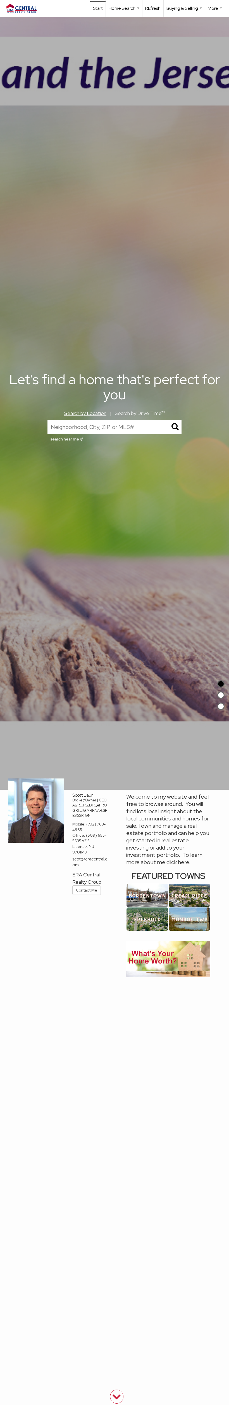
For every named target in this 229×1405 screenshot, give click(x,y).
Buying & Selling (184, 11)
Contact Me (86, 890)
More (215, 11)
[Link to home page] (24, 8)
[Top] (221, 684)
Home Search (125, 11)
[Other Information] (221, 706)
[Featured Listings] (221, 695)
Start (98, 8)
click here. (178, 862)
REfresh (153, 8)
